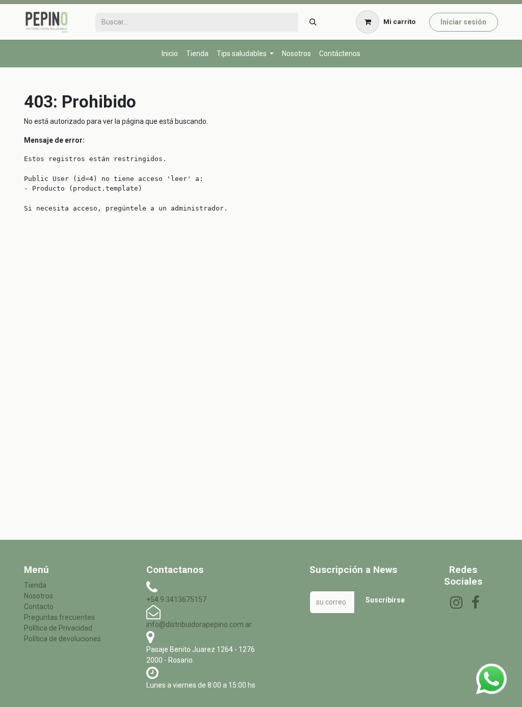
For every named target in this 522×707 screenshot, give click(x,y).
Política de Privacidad (58, 628)
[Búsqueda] (313, 22)
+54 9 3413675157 (176, 599)
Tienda (35, 585)
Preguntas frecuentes (59, 617)
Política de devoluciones (62, 639)
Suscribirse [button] (385, 600)
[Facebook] (475, 602)
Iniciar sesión (463, 22)
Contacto (39, 607)
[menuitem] (170, 53)
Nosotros (38, 596)
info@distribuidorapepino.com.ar (199, 624)
